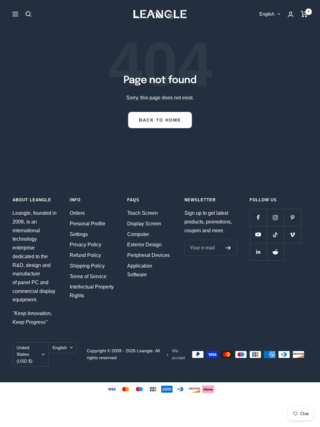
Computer (138, 234)
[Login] (290, 14)
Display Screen (144, 223)
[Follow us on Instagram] (275, 217)
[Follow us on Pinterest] (292, 217)
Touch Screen (142, 213)
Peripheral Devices (148, 255)
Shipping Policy (87, 266)
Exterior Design (144, 244)
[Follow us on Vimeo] (292, 234)
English (266, 14)
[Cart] (304, 14)
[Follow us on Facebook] (258, 217)
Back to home (160, 120)
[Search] (28, 14)
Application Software (139, 270)
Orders (77, 213)
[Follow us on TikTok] (275, 234)
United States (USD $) (24, 354)
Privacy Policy (85, 244)
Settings (79, 234)
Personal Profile (87, 223)
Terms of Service (88, 276)
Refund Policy (85, 255)
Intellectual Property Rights (92, 291)
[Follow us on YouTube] (258, 234)
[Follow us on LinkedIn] (258, 251)
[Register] (228, 248)
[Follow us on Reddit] (275, 251)
